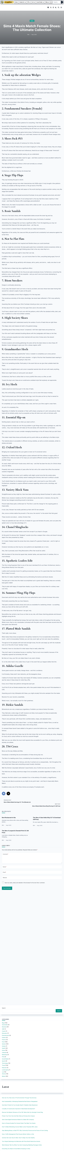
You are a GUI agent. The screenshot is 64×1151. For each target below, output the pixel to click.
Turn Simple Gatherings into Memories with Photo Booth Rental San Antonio (21, 1141)
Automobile (5, 1024)
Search (4, 1008)
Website (5, 877)
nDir (28, 34)
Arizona (4, 1073)
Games (32, 20)
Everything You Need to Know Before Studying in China (16, 1148)
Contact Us (21, 2)
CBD (3, 1029)
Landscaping (5, 1069)
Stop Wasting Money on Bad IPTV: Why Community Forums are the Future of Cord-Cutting (25, 1130)
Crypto (3, 1031)
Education (4, 1033)
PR (28, 2)
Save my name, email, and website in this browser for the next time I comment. (25, 882)
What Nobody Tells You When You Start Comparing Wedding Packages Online (22, 1145)
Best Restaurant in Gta (9, 817)
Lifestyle (4, 1052)
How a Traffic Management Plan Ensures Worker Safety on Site (18, 1134)
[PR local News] (2, 2)
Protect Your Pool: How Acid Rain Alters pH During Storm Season (18, 1116)
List (33, 2)
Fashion (4, 1037)
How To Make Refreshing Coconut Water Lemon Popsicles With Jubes (19, 1126)
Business (4, 1026)
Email (4, 872)
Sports (3, 1061)
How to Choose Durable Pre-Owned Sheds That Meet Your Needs (18, 1123)
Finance (4, 1039)
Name (4, 866)
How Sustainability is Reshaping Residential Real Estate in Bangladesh (19, 1101)
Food (3, 1041)
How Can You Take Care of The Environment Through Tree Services (19, 1097)
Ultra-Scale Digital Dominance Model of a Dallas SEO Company (18, 1119)
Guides (3, 1046)
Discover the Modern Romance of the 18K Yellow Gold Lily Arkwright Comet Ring (22, 1112)
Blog (47, 2)
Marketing (4, 1054)
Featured (4, 1067)
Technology (5, 1063)
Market (4, 1076)
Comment (5, 854)
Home (16, 2)
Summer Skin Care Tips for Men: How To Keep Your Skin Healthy (18, 1137)
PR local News (8, 2)
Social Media (5, 1059)
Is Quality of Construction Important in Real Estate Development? (18, 1108)
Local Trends (39, 2)
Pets (3, 1056)
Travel (3, 1065)
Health (3, 1048)
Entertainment (5, 1035)
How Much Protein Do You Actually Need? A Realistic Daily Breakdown (20, 1105)
